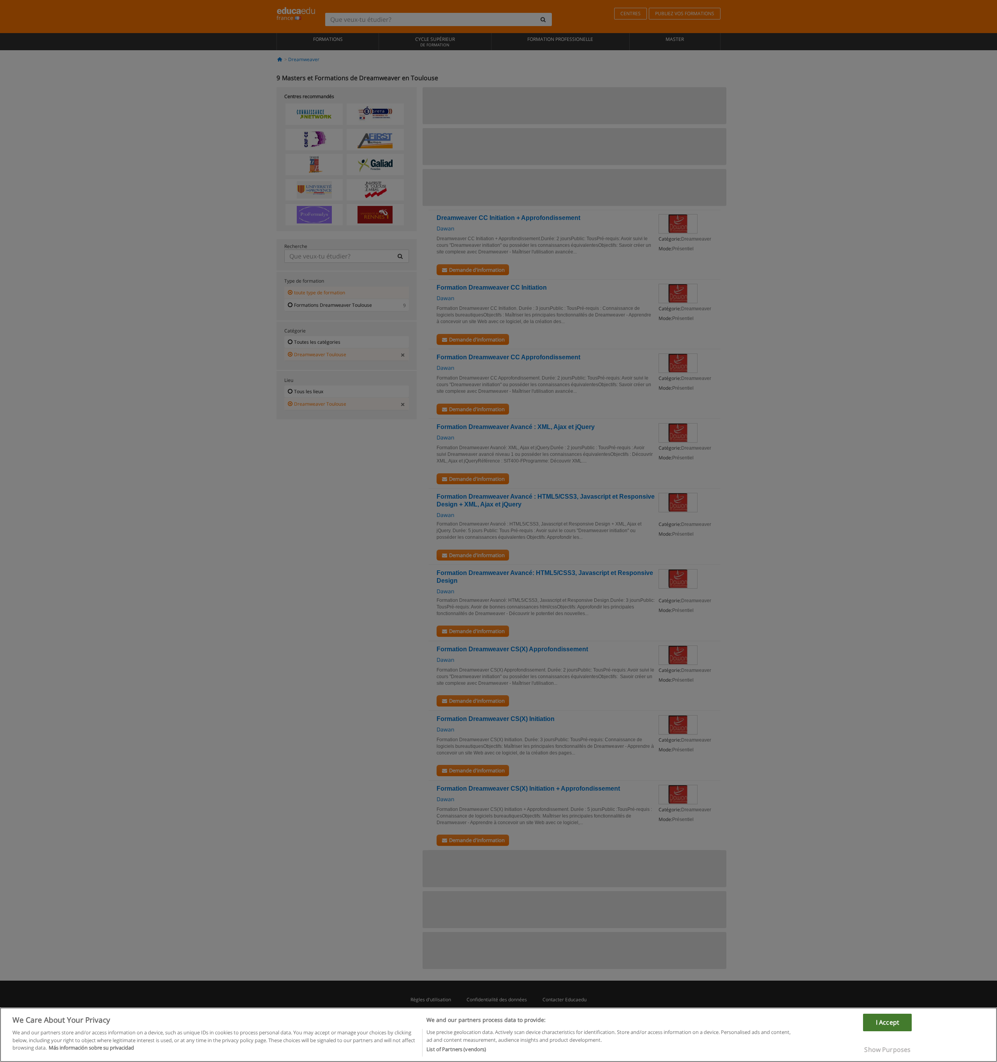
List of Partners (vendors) (456, 1049)
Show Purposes (887, 1049)
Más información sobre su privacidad (91, 1047)
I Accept (887, 1022)
